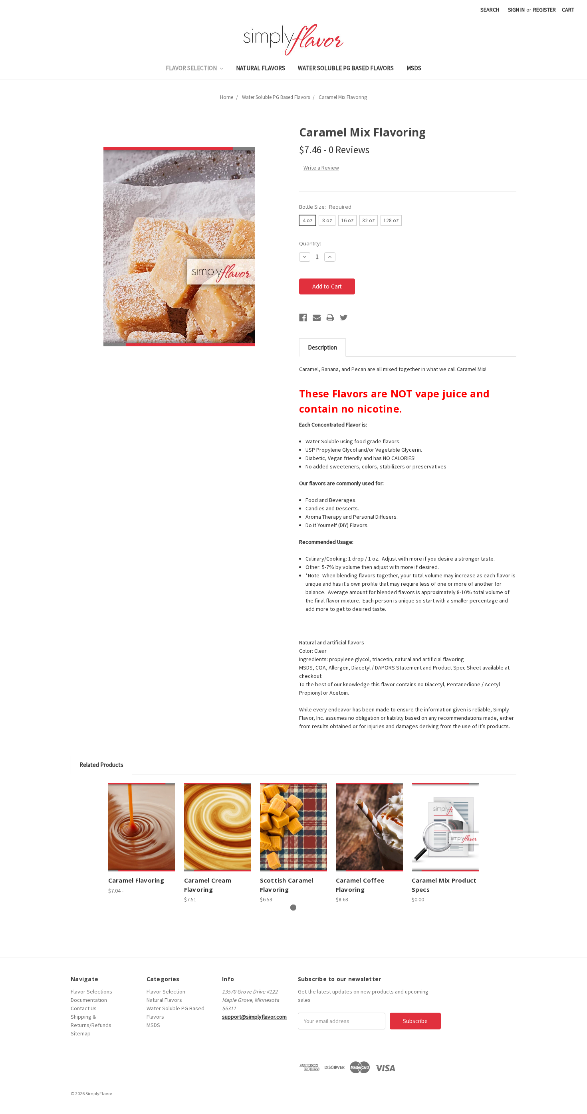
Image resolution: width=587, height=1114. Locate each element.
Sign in (516, 9)
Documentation (89, 999)
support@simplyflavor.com (254, 1016)
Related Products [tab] (101, 764)
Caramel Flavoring (136, 880)
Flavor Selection (192, 68)
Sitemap (81, 1033)
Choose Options (141, 827)
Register (544, 9)
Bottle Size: (325, 206)
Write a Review (321, 167)
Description (322, 347)
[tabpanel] (142, 839)
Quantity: (310, 243)
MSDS (414, 68)
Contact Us (84, 1008)
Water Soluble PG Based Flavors (346, 68)
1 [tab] (293, 908)
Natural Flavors (260, 68)
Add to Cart (445, 827)
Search (489, 9)
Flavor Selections (91, 991)
